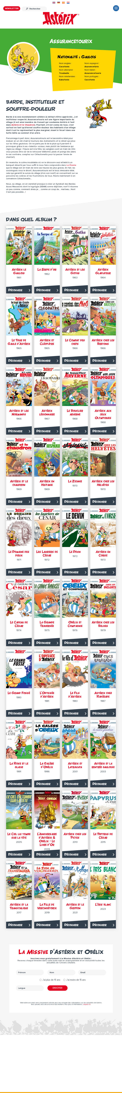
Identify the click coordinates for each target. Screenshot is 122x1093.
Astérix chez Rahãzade (103, 694)
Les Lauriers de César (47, 553)
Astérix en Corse (103, 553)
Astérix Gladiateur (103, 271)
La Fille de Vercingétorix (47, 906)
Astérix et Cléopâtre (47, 342)
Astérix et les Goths (75, 271)
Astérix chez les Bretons (103, 342)
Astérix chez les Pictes (75, 835)
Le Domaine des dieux (18, 553)
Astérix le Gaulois (19, 271)
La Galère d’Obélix (47, 765)
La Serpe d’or (46, 269)
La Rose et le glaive (19, 765)
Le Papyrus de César (103, 835)
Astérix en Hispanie (47, 483)
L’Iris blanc (103, 904)
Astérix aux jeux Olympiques (103, 414)
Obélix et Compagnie (75, 624)
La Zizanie (71, 165)
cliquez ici (87, 1004)
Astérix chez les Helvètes (103, 483)
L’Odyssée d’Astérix (47, 694)
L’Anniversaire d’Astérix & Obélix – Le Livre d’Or (47, 839)
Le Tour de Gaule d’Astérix (19, 342)
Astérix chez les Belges (103, 624)
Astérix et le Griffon (75, 906)
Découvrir (15, 290)
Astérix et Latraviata (75, 765)
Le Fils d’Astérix (75, 694)
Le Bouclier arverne (75, 412)
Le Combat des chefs (75, 342)
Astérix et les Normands (19, 412)
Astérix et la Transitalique (19, 906)
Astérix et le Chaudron (23, 125)
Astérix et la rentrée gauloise (103, 765)
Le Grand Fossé (19, 693)
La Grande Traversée (47, 624)
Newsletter (11, 8)
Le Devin (75, 552)
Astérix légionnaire (47, 412)
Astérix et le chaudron (19, 483)
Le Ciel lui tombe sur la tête (18, 835)
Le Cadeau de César (19, 624)
